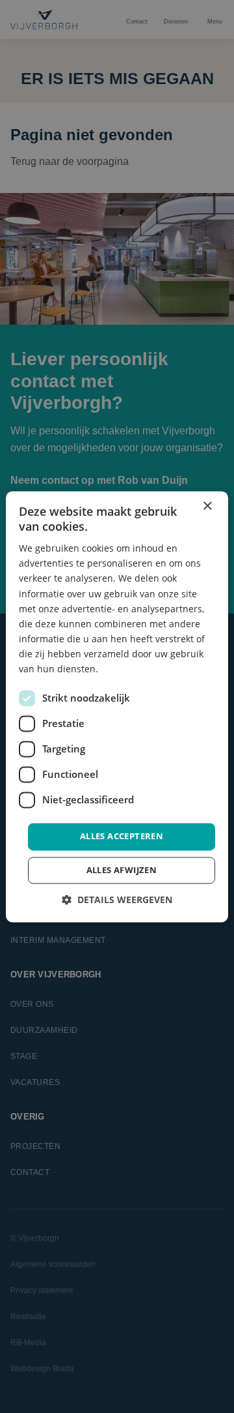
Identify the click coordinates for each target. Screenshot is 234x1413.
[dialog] (117, 706)
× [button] (207, 506)
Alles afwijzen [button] (121, 870)
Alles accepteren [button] (121, 836)
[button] (117, 899)
